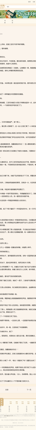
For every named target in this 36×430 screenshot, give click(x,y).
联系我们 (9, 409)
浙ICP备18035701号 (8, 415)
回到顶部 (35, 409)
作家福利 (26, 409)
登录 (29, 1)
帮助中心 (18, 409)
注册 (34, 1)
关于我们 (0, 409)
